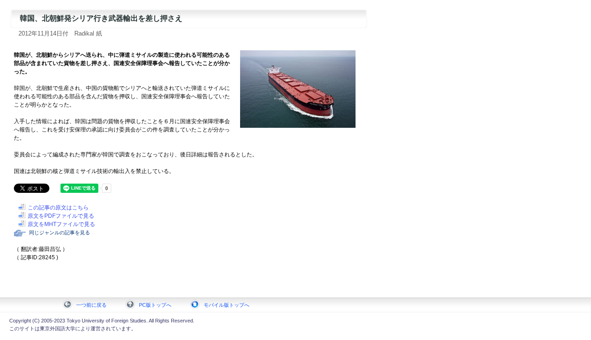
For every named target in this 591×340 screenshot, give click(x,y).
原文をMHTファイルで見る (61, 224)
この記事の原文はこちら (58, 207)
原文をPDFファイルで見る (61, 216)
